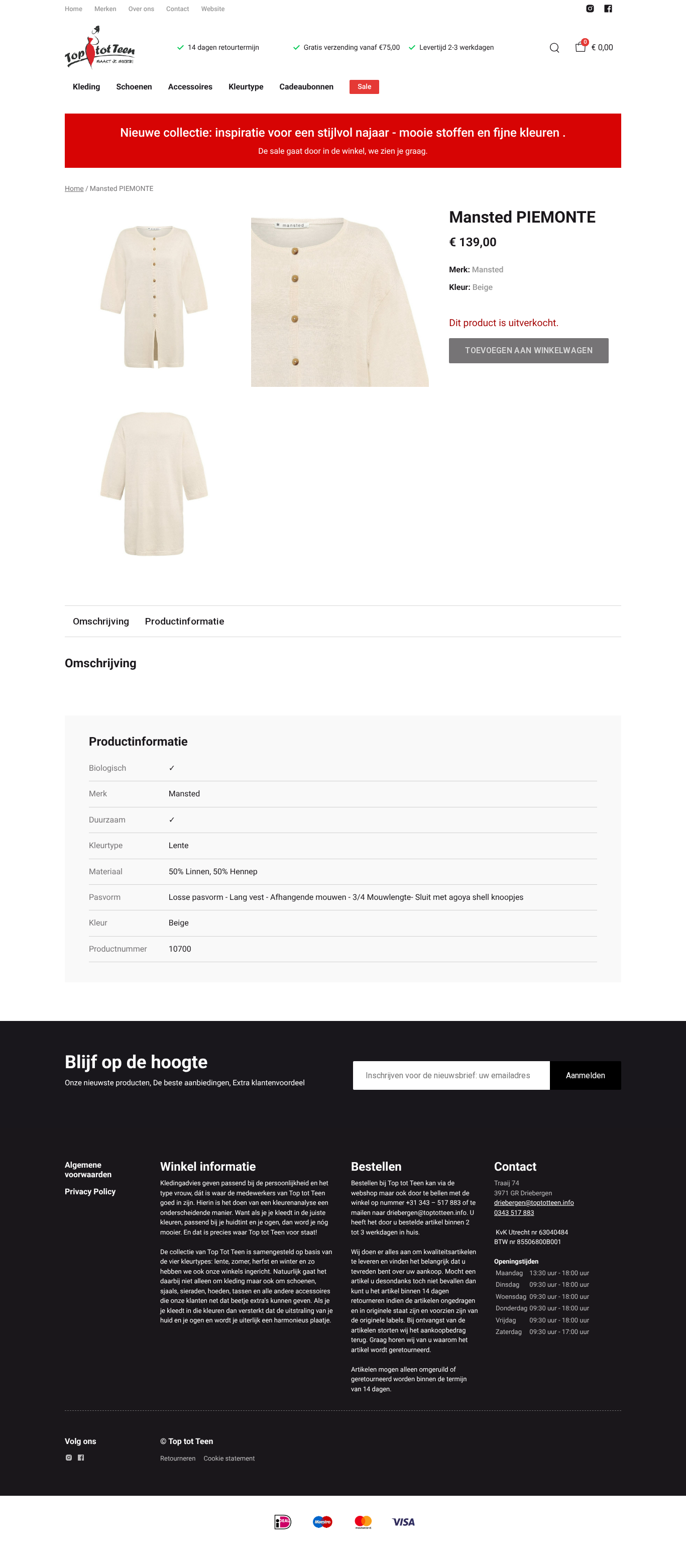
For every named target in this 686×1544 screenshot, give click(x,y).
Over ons (141, 9)
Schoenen (134, 86)
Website (213, 9)
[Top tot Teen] (109, 48)
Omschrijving (101, 621)
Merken (105, 9)
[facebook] (608, 11)
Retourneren (177, 1459)
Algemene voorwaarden (88, 1169)
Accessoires (190, 86)
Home (73, 9)
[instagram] (590, 11)
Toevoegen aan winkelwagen (529, 350)
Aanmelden (585, 1075)
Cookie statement (229, 1459)
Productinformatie (184, 621)
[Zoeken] (554, 48)
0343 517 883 (514, 1213)
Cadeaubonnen (307, 86)
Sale (364, 87)
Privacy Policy (90, 1191)
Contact (177, 9)
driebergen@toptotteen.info (534, 1203)
